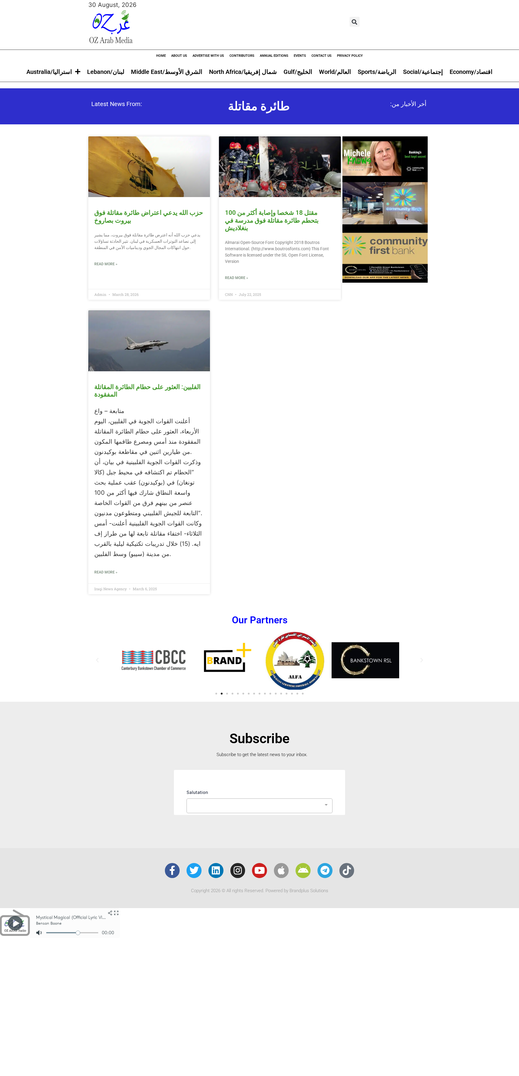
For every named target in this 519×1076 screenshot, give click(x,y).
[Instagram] (237, 870)
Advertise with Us (208, 56)
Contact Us (321, 56)
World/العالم (335, 71)
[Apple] (281, 870)
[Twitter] (194, 870)
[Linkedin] (215, 870)
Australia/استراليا (49, 71)
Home (161, 56)
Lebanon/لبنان (105, 71)
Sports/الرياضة (377, 71)
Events (300, 56)
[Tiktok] (346, 870)
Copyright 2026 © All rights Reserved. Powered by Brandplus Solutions (259, 890)
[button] (355, 22)
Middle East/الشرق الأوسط (166, 71)
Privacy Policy (350, 56)
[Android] (303, 870)
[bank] (385, 280)
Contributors (241, 56)
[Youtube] (259, 870)
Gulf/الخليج (298, 71)
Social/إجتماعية (423, 71)
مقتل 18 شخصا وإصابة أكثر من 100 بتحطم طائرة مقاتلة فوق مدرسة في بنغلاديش (272, 220)
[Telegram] (324, 870)
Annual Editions (274, 56)
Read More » (105, 264)
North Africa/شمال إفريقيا (243, 71)
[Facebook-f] (172, 870)
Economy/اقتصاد (471, 71)
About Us (179, 56)
